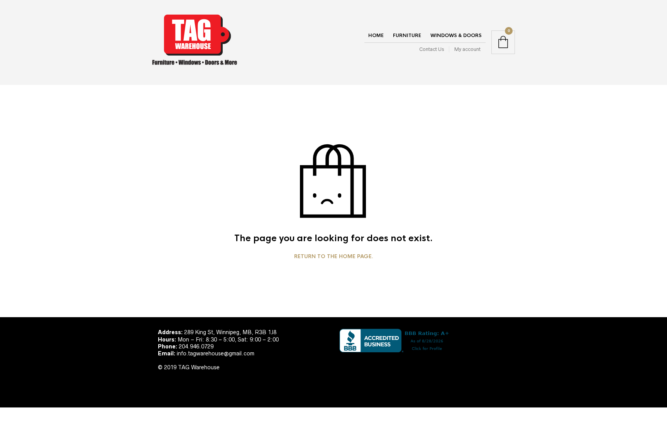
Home (376, 35)
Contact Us (431, 49)
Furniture (407, 35)
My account (467, 49)
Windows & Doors (456, 35)
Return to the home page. (333, 257)
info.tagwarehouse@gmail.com (215, 353)
